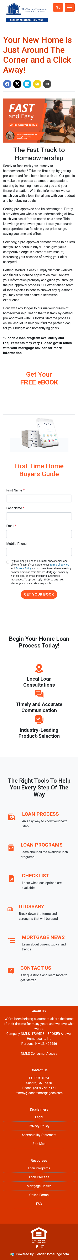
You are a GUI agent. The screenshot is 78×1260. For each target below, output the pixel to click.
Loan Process (39, 1177)
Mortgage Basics (39, 1186)
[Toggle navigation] (70, 7)
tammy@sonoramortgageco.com (39, 1093)
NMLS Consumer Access (39, 1054)
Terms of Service (59, 564)
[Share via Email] (37, 84)
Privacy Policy (23, 568)
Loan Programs (39, 1168)
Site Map (39, 1144)
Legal (39, 1117)
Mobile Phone (16, 544)
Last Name (15, 508)
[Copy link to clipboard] (47, 84)
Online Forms (39, 1195)
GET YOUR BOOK (39, 594)
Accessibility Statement (39, 1135)
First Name (15, 490)
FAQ (39, 1204)
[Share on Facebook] (7, 84)
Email (11, 526)
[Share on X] (17, 84)
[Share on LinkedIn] (27, 84)
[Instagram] (42, 1246)
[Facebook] (37, 1246)
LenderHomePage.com (52, 1254)
